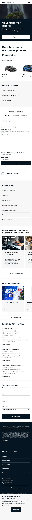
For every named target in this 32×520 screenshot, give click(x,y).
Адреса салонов (6, 478)
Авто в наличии (6, 460)
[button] (8, 169)
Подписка (24, 115)
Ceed (23, 74)
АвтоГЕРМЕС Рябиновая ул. (10, 349)
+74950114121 (6, 344)
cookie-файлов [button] (12, 501)
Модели (4, 456)
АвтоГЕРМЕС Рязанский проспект (12, 365)
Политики (10, 505)
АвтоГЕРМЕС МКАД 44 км (9, 329)
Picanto (4, 74)
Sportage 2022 (6, 129)
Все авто (7, 115)
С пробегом (15, 115)
